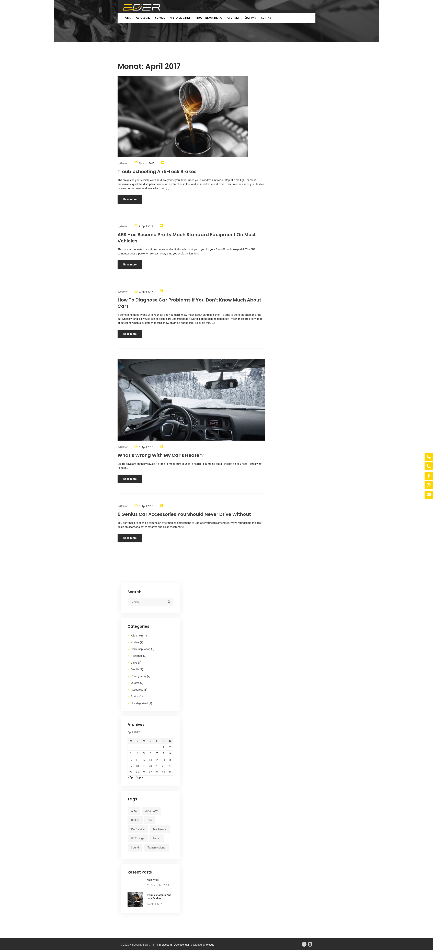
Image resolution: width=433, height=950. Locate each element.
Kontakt (266, 17)
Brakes (135, 820)
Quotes (135, 683)
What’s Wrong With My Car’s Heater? (161, 455)
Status (135, 696)
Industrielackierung (208, 17)
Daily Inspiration (140, 649)
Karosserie (143, 17)
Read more (130, 199)
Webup (210, 944)
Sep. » (139, 777)
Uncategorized (139, 703)
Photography (138, 676)
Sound (135, 847)
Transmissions (156, 847)
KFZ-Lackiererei (180, 17)
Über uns (250, 17)
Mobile (135, 669)
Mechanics (159, 829)
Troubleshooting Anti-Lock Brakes (157, 171)
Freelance (136, 655)
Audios (135, 642)
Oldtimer (233, 17)
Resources (137, 689)
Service (160, 17)
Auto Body (151, 811)
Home (127, 17)
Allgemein (137, 635)
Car (150, 820)
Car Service (137, 829)
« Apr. (131, 777)
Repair (156, 838)
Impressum (165, 944)
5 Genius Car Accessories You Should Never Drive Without (184, 514)
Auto (134, 811)
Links (134, 662)
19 (143, 766)
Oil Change (137, 838)
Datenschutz (181, 944)
